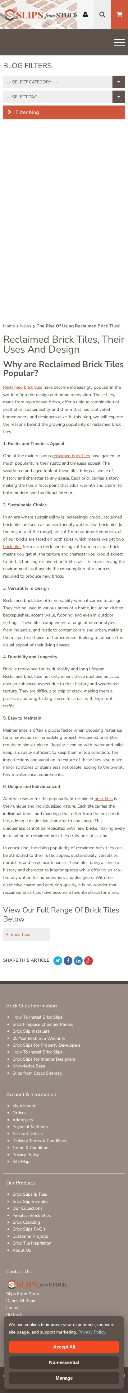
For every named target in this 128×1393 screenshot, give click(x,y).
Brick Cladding (26, 1222)
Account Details (27, 1134)
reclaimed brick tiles (71, 456)
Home (9, 326)
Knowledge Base (28, 1066)
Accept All (64, 1346)
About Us (21, 1250)
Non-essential (64, 1362)
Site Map (21, 1162)
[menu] (119, 44)
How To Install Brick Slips (37, 1017)
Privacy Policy (25, 1155)
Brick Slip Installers (31, 1031)
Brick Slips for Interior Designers (43, 1059)
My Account (23, 1106)
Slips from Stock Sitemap (37, 1073)
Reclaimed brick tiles (22, 387)
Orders (19, 1113)
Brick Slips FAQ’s (29, 1229)
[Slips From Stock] (42, 16)
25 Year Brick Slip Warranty (38, 1038)
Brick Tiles (20, 934)
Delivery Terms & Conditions (39, 1141)
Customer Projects (30, 1236)
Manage (64, 1378)
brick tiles (12, 547)
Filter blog (26, 112)
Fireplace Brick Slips (31, 1215)
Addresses (22, 1120)
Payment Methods (30, 1127)
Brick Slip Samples (30, 1201)
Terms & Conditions (31, 1148)
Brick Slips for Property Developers (46, 1045)
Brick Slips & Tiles (29, 1194)
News (25, 326)
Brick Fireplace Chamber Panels (42, 1024)
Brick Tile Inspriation (32, 1243)
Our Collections (27, 1208)
